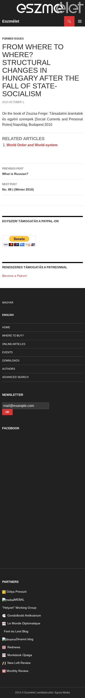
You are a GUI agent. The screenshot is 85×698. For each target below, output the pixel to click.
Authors (8, 368)
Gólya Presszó (16, 591)
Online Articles (13, 344)
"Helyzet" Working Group (19, 607)
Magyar (7, 302)
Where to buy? (13, 335)
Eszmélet (10, 21)
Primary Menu (80, 21)
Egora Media (62, 692)
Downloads (10, 360)
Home (6, 327)
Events (7, 352)
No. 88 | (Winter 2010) (18, 187)
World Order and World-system (32, 145)
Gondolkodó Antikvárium (23, 615)
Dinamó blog (24, 639)
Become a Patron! (14, 275)
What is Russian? (15, 171)
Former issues (13, 38)
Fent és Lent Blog (15, 631)
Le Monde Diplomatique (23, 623)
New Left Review (18, 663)
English (8, 315)
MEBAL (19, 599)
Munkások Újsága (19, 655)
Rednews (13, 647)
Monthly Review (17, 671)
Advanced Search (15, 377)
